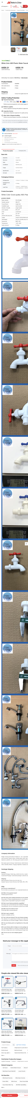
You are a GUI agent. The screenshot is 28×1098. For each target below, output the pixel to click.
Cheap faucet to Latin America (21, 1047)
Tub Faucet (5, 1067)
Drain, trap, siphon (5, 1052)
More (2, 1087)
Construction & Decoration (10, 10)
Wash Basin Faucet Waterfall (9, 1071)
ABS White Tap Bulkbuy (21, 1084)
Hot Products (4, 1047)
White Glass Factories (20, 1078)
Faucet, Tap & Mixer (21, 10)
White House (14, 1081)
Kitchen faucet (4, 1050)
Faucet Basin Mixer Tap (8, 1084)
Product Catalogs (22, 1044)
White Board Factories (7, 1078)
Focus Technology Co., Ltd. (18, 1092)
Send (14, 965)
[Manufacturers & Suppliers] (14, 2)
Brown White (5, 1081)
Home (2, 10)
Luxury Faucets (21, 1071)
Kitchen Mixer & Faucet (16, 1067)
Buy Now (10, 1095)
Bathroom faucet (18, 1050)
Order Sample (24, 77)
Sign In (3, 144)
